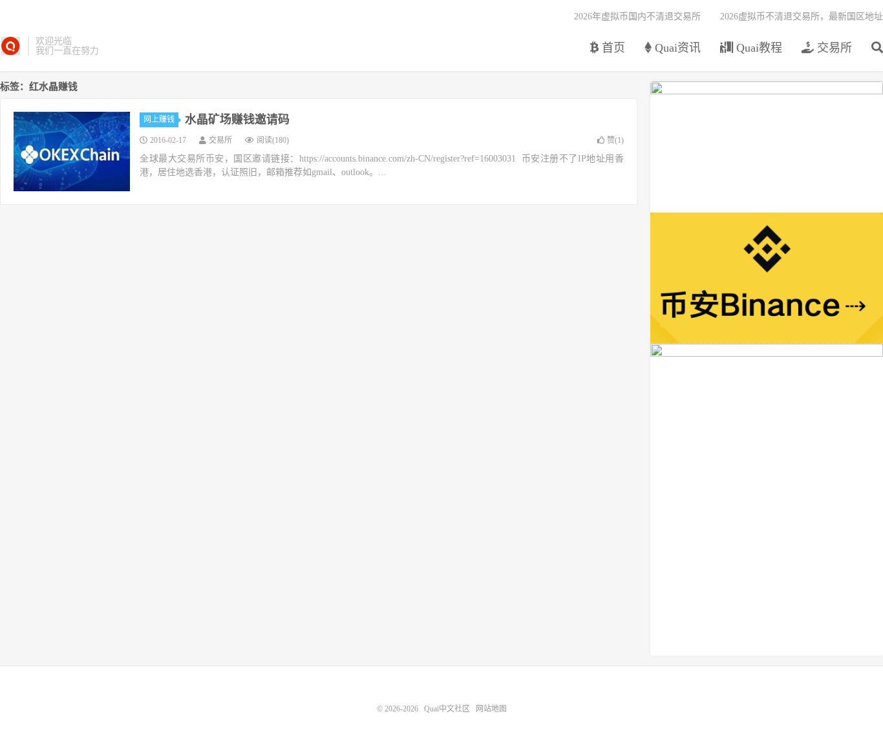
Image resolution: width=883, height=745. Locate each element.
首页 (612, 47)
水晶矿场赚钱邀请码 (237, 119)
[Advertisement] (766, 565)
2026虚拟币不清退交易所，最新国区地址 (801, 16)
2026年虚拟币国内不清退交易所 (637, 16)
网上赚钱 (159, 119)
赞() (615, 140)
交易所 (833, 47)
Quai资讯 (676, 47)
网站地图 (491, 708)
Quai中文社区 (10, 46)
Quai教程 (757, 47)
